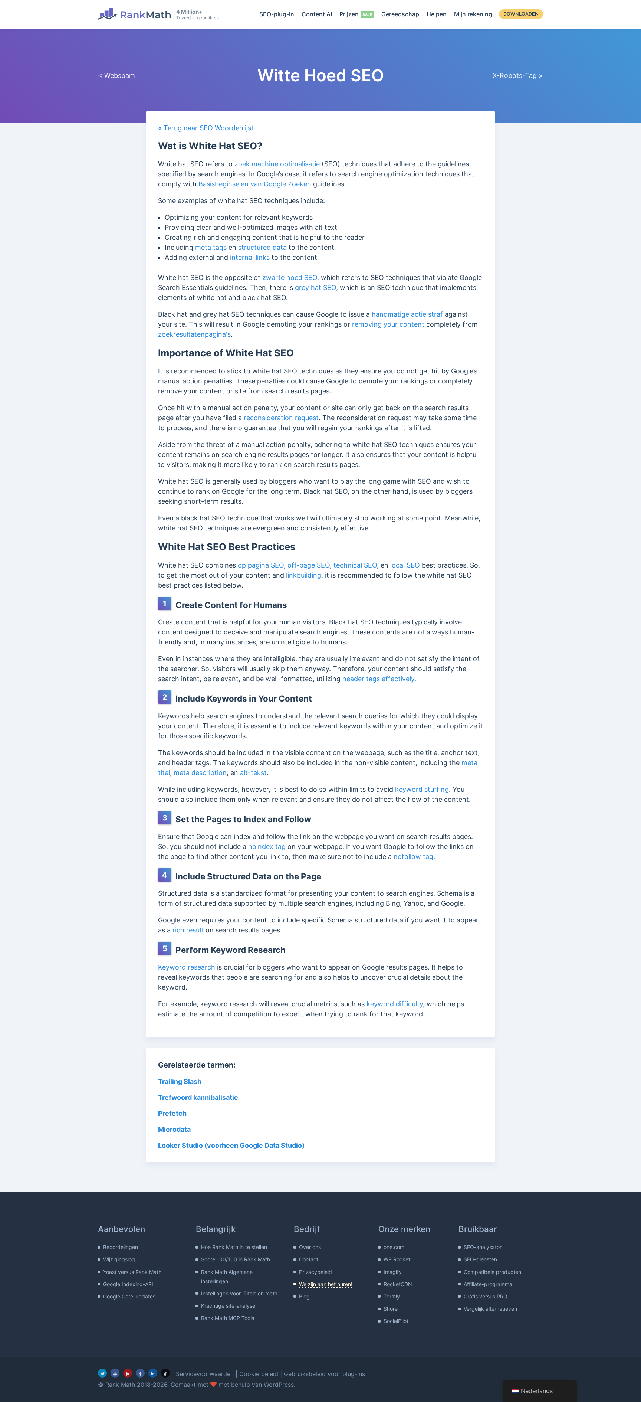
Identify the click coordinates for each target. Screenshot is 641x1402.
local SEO (405, 565)
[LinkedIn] (152, 1373)
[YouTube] (127, 1373)
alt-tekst (253, 773)
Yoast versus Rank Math (132, 1272)
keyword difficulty (394, 1004)
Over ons (310, 1247)
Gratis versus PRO (485, 1296)
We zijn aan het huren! (325, 1284)
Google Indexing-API (128, 1284)
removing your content (388, 324)
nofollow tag (413, 856)
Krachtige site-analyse (228, 1306)
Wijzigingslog (119, 1259)
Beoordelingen (120, 1247)
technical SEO (355, 565)
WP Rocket (397, 1259)
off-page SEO (308, 565)
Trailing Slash (179, 1081)
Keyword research (186, 967)
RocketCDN (398, 1284)
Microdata (174, 1129)
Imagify (393, 1272)
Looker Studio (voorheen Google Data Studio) (231, 1145)
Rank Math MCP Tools (227, 1318)
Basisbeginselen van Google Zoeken (254, 184)
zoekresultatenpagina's (194, 334)
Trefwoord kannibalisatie (198, 1097)
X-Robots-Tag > (518, 75)
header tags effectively (378, 679)
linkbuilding (303, 575)
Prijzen (349, 14)
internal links (250, 257)
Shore (391, 1308)
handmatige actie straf (407, 314)
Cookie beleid (258, 1374)
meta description (200, 773)
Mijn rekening (473, 14)
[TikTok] (165, 1373)
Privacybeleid (315, 1272)
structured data (262, 247)
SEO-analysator (483, 1247)
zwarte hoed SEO (289, 277)
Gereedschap (400, 14)
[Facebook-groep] (115, 1373)
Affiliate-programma (488, 1284)
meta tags (211, 247)
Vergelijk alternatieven (490, 1308)
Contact (308, 1259)
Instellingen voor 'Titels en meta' (240, 1293)
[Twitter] (102, 1373)
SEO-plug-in (276, 14)
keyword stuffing (422, 789)
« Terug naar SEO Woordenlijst (206, 128)
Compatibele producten (492, 1272)
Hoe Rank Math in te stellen (234, 1247)
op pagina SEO (261, 565)
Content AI (317, 14)
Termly (392, 1296)
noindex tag (267, 846)
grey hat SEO (315, 287)
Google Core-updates (129, 1296)
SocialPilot (396, 1321)
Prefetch (172, 1113)
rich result (188, 930)
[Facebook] (140, 1373)
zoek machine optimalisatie (277, 164)
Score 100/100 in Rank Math (235, 1259)
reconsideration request (281, 418)
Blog (304, 1296)
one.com (394, 1247)
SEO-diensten (480, 1259)
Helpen (437, 14)
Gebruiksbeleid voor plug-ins (324, 1374)
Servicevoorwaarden (205, 1374)
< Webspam (116, 75)
